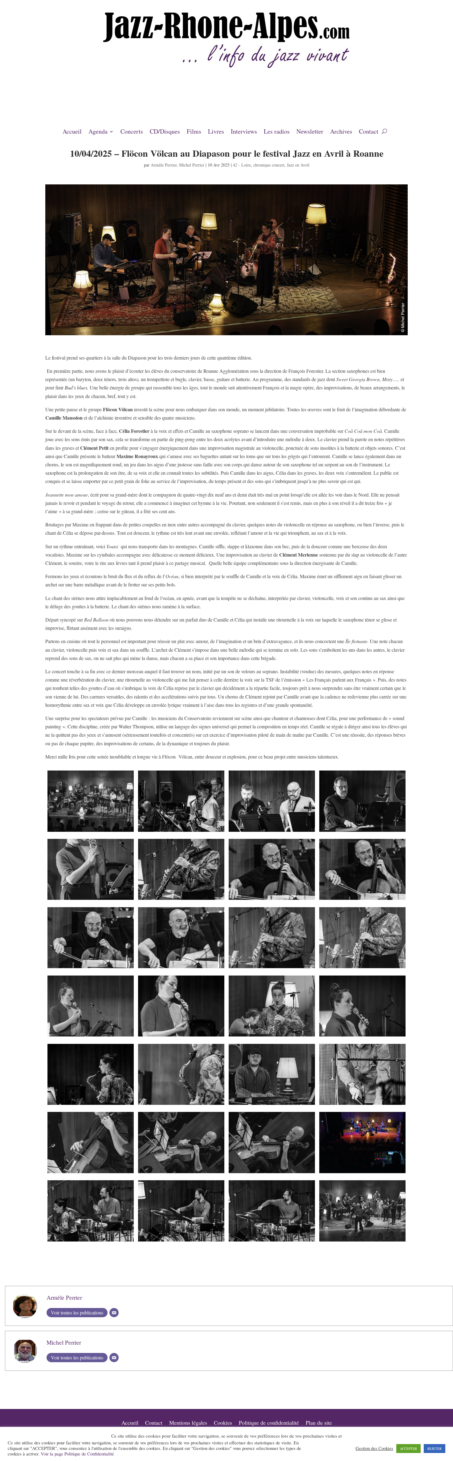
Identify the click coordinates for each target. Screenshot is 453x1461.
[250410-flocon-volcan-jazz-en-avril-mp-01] (90, 831)
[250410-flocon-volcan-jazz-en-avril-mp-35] (181, 1036)
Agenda (98, 132)
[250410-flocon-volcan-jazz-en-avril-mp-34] (90, 1036)
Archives (341, 132)
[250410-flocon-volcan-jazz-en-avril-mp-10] (90, 899)
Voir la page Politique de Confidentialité (77, 1454)
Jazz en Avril (298, 165)
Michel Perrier (191, 165)
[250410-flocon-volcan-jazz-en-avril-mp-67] (181, 1173)
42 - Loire (242, 165)
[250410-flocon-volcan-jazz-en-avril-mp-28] (181, 968)
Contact (368, 132)
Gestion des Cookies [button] (374, 1448)
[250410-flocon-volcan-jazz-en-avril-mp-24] (90, 968)
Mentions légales (188, 1423)
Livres (216, 132)
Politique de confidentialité (269, 1423)
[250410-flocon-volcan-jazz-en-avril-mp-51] (181, 1104)
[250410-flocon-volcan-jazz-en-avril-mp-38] (272, 1036)
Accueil (72, 132)
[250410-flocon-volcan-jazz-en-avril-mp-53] (272, 1104)
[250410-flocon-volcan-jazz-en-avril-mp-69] (272, 1173)
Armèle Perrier (164, 165)
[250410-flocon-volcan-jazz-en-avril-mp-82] (181, 1241)
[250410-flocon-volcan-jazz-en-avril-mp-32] (362, 968)
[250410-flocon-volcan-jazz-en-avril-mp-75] (90, 1241)
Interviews (244, 132)
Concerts (131, 132)
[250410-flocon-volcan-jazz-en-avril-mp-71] (362, 1173)
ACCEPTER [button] (408, 1448)
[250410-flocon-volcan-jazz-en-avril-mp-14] (181, 899)
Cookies (223, 1423)
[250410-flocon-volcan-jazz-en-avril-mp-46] (90, 1104)
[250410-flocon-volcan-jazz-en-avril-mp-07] (362, 831)
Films (194, 132)
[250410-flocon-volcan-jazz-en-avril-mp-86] (272, 1241)
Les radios (277, 132)
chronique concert (268, 165)
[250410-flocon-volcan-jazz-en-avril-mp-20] (272, 899)
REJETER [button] (434, 1448)
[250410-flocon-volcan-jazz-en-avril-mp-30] (272, 968)
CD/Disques (165, 132)
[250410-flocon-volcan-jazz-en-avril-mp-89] (362, 1241)
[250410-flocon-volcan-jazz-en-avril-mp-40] (362, 1036)
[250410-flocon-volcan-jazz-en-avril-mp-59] (362, 1104)
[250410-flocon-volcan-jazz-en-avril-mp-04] (181, 831)
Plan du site (319, 1423)
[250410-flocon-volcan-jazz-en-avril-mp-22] (362, 899)
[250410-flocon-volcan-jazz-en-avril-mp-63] (90, 1173)
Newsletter (309, 132)
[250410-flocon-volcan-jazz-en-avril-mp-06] (272, 831)
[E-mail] (114, 1312)
